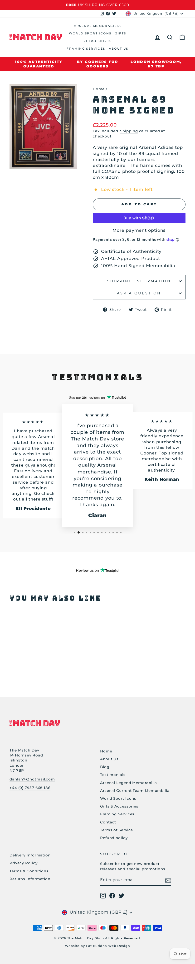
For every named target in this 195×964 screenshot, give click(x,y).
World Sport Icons (90, 33)
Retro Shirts (97, 41)
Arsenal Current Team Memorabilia (135, 790)
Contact (108, 822)
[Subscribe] (168, 880)
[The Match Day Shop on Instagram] (103, 895)
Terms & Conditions (29, 871)
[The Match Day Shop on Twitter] (121, 895)
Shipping (129, 131)
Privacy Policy (24, 863)
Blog (104, 767)
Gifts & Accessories (119, 806)
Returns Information (30, 879)
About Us (118, 48)
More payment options (139, 230)
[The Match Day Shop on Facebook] (112, 895)
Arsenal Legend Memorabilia (128, 782)
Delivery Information (30, 855)
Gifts (120, 33)
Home (99, 89)
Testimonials (113, 774)
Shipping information (139, 281)
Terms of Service (116, 830)
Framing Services (86, 48)
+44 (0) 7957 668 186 (30, 787)
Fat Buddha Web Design (108, 946)
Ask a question (139, 293)
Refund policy (114, 838)
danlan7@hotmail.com (32, 779)
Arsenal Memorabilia (97, 26)
